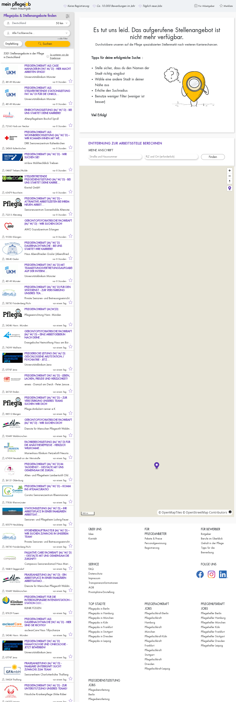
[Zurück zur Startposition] (229, 188)
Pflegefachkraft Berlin (157, 613)
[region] (156, 341)
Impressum (94, 578)
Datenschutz (95, 573)
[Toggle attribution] (230, 512)
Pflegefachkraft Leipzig (157, 668)
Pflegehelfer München (213, 622)
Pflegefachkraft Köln (156, 636)
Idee (90, 534)
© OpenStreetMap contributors (205, 512)
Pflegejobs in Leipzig (99, 641)
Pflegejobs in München (101, 618)
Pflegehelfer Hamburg (213, 618)
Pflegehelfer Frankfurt (213, 631)
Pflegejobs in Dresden (100, 636)
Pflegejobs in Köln (98, 622)
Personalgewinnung (155, 543)
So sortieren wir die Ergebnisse (59, 56)
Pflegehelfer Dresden (213, 641)
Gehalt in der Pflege (212, 543)
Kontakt (92, 538)
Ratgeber (206, 534)
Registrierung (152, 548)
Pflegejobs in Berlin (99, 608)
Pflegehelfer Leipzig (212, 645)
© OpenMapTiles (170, 512)
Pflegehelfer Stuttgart (213, 636)
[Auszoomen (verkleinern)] (229, 176)
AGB (91, 587)
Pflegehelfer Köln (210, 627)
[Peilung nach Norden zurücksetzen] (229, 181)
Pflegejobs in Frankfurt (100, 627)
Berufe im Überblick (212, 538)
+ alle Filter (63, 39)
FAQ (91, 569)
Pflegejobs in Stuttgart (100, 631)
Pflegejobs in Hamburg (101, 613)
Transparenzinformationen (103, 583)
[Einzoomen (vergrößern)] (229, 170)
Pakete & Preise (153, 538)
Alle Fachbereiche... (23, 33)
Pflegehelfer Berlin (211, 613)
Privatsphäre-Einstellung (101, 592)
